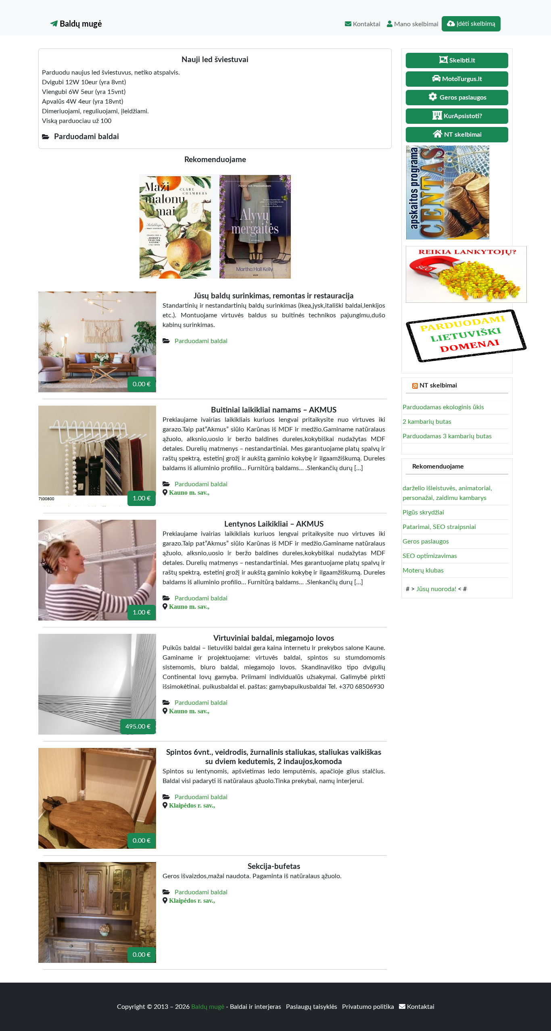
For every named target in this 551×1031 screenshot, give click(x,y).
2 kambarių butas (427, 422)
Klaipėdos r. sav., (192, 805)
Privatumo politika (369, 1007)
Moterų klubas (423, 570)
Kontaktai (365, 24)
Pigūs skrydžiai (423, 512)
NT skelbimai (438, 385)
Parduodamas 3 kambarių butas (447, 436)
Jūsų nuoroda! (436, 589)
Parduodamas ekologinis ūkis (443, 407)
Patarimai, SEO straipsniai (439, 527)
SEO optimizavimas (430, 556)
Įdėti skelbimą (475, 24)
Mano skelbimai (415, 24)
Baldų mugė (80, 24)
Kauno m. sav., (189, 492)
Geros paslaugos (426, 541)
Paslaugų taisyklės (312, 1007)
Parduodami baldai (201, 341)
